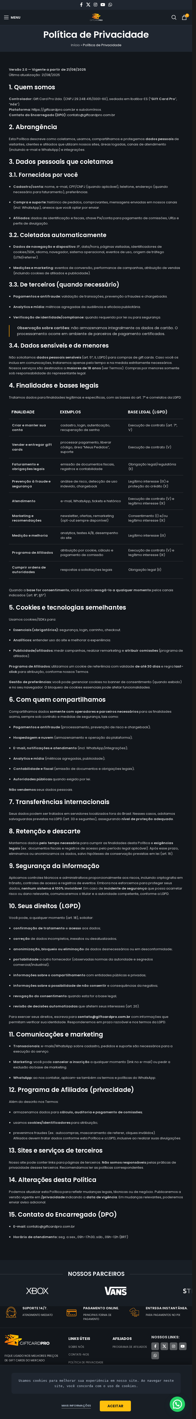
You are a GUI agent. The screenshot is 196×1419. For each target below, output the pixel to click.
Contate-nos (78, 1354)
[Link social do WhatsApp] (110, 5)
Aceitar (115, 1406)
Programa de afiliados (130, 1347)
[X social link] (88, 5)
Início (75, 45)
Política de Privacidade (85, 1362)
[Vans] (116, 1291)
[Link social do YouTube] (103, 5)
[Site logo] (96, 17)
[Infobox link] (35, 1312)
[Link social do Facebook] (81, 5)
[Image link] (27, 1340)
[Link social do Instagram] (95, 5)
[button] (177, 1404)
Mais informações (76, 1405)
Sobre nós (76, 1347)
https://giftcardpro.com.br (53, 109)
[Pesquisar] (174, 17)
